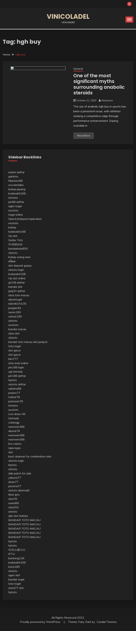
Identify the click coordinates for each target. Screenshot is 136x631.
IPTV (11, 554)
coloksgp (13, 422)
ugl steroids (15, 371)
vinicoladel (68, 16)
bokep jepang (16, 189)
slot (10, 452)
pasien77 (14, 393)
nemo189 (14, 312)
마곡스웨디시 (16, 549)
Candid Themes (107, 622)
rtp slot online (17, 278)
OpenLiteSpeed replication (25, 219)
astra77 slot (16, 588)
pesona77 (14, 486)
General (78, 68)
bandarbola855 (18, 248)
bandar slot (15, 286)
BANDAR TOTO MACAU (24, 520)
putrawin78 (15, 401)
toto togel (14, 346)
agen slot (14, 575)
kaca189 (14, 566)
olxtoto (12, 253)
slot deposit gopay (20, 265)
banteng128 (16, 558)
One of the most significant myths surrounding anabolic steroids (99, 84)
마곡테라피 (15, 244)
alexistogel (15, 299)
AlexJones (107, 100)
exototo (13, 210)
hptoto (12, 380)
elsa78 (12, 499)
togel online (15, 214)
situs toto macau (18, 295)
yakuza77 (14, 477)
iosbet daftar (16, 172)
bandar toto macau (20, 342)
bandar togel (16, 579)
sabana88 (14, 388)
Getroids (13, 418)
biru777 (13, 359)
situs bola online (18, 363)
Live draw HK (17, 414)
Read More (83, 135)
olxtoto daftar (17, 384)
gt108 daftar (16, 282)
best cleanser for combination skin (29, 456)
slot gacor (14, 350)
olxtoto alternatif (19, 490)
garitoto (13, 176)
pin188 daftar (17, 376)
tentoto (13, 197)
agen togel (15, 206)
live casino (14, 443)
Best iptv (14, 494)
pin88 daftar (16, 202)
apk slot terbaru (18, 516)
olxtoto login (16, 269)
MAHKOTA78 (17, 303)
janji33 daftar (16, 291)
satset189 (15, 316)
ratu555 (13, 507)
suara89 (13, 503)
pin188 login (16, 367)
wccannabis (16, 185)
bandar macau (17, 329)
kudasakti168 (17, 193)
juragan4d (14, 308)
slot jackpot (40, 342)
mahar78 (14, 397)
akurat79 (14, 431)
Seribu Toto (15, 240)
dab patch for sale (19, 473)
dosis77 (13, 482)
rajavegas (14, 448)
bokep (12, 227)
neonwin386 (16, 426)
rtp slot (12, 236)
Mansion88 (15, 180)
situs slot (13, 333)
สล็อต (11, 261)
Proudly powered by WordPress (40, 622)
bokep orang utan (19, 257)
